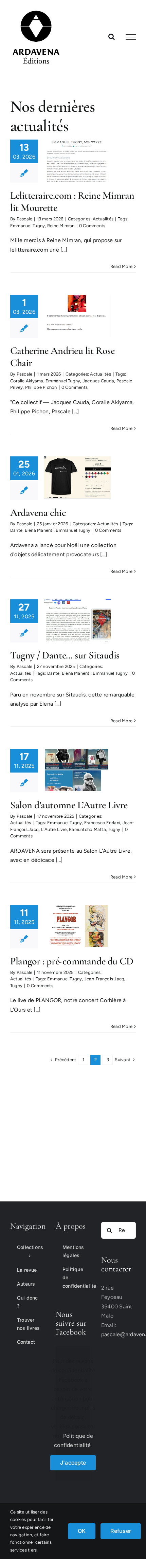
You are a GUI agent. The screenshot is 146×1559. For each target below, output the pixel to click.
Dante (16, 530)
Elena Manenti (39, 530)
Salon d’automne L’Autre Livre (69, 805)
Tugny (114, 829)
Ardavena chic (38, 512)
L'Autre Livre (54, 829)
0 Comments (92, 225)
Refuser (120, 1530)
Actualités (103, 218)
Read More (121, 266)
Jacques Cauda (98, 380)
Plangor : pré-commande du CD (71, 961)
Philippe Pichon (41, 387)
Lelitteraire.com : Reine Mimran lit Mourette (72, 201)
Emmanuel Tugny (27, 225)
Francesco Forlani (102, 822)
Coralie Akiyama (26, 380)
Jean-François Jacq (104, 978)
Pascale (25, 218)
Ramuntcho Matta (87, 829)
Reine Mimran (61, 225)
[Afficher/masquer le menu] (130, 37)
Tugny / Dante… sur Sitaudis (65, 655)
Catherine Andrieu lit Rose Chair (62, 356)
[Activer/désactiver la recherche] (111, 36)
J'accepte (73, 1462)
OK (82, 1530)
